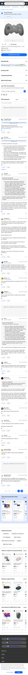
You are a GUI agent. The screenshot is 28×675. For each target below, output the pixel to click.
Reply (8, 132)
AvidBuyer (6, 291)
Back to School (7, 6)
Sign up (5, 107)
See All (24, 497)
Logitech (19, 540)
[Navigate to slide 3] (14, 40)
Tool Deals (22, 6)
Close (18, 672)
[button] (5, 44)
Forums (7, 9)
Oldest (17, 99)
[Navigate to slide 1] (12, 40)
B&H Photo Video (5, 64)
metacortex (6, 377)
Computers (6, 533)
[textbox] (12, 91)
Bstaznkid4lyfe (7, 449)
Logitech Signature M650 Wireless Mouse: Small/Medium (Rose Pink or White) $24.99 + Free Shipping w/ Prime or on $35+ (18, 564)
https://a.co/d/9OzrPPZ (6, 128)
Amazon (3, 570)
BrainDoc (6, 261)
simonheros (6, 218)
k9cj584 (6, 173)
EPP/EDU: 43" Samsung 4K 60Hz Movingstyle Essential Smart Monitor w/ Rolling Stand (18, 511)
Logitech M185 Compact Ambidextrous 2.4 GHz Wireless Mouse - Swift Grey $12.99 (18, 592)
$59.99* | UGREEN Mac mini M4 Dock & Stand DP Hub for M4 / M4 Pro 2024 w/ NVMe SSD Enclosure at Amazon (7, 564)
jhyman (5, 435)
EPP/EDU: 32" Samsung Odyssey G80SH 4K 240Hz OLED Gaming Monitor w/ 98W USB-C (7, 511)
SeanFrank (6, 420)
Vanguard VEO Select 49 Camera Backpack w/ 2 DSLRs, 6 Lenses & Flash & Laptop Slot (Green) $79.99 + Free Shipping (18, 620)
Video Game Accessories (8, 540)
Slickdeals (3, 9)
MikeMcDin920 (7, 475)
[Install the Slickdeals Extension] (14, 639)
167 (15, 520)
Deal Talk (11, 9)
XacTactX (6, 137)
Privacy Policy (4, 668)
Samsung (3, 517)
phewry (5, 278)
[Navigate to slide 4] (15, 40)
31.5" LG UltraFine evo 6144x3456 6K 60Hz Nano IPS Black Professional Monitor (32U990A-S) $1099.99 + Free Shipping (7, 620)
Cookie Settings (9, 672)
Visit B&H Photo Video (14, 54)
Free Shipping (6, 537)
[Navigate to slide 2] (13, 40)
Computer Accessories (18, 533)
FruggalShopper (7, 119)
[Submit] (2, 103)
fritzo (5, 318)
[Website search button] (23, 3)
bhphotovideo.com (13, 64)
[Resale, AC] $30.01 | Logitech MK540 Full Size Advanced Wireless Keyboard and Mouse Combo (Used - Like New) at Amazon (6, 592)
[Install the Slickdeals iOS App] (14, 646)
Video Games (17, 537)
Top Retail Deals (15, 6)
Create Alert (8, 16)
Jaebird (5, 362)
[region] (14, 669)
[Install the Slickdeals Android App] (14, 642)
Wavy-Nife (6, 408)
